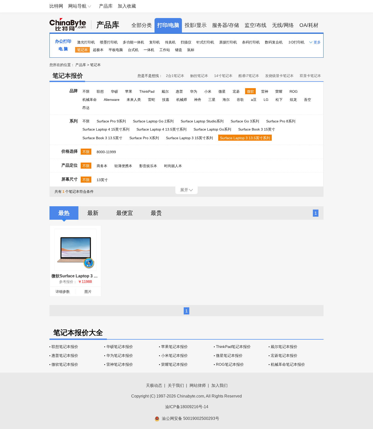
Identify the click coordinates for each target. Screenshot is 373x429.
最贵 (156, 213)
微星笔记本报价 (229, 355)
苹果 (128, 91)
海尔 (226, 100)
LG (266, 100)
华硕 (114, 91)
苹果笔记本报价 (174, 346)
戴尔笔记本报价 (284, 346)
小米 (207, 91)
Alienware (112, 100)
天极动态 (154, 385)
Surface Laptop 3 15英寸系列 (189, 138)
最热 (64, 213)
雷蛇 (151, 100)
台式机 (133, 50)
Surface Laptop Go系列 (212, 129)
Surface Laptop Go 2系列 (153, 121)
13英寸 (102, 180)
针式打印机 (205, 42)
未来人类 (134, 100)
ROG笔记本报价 (230, 364)
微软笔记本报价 (65, 364)
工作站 (164, 50)
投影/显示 (196, 25)
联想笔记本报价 (65, 346)
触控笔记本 (199, 76)
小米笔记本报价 (174, 355)
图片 (88, 292)
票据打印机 (228, 42)
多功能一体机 (133, 42)
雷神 (264, 91)
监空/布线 (255, 25)
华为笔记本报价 (119, 355)
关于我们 (176, 385)
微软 (250, 91)
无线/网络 (283, 25)
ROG (294, 91)
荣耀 (278, 91)
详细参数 (63, 292)
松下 (279, 100)
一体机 (149, 50)
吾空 (307, 100)
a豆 (254, 100)
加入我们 (219, 385)
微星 (222, 91)
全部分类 (141, 25)
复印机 (154, 42)
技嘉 (165, 100)
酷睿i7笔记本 (249, 76)
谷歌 (240, 100)
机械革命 (89, 100)
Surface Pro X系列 (144, 138)
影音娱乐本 (148, 166)
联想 (100, 91)
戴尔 (165, 91)
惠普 (179, 91)
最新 (92, 213)
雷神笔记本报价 (119, 364)
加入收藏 (127, 6)
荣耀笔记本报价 (174, 364)
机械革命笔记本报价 (288, 364)
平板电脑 (116, 50)
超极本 (98, 50)
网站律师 (198, 385)
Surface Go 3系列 (245, 121)
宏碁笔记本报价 (284, 355)
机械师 (181, 100)
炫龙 (293, 100)
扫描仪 (186, 42)
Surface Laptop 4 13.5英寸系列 (162, 129)
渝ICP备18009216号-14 (186, 407)
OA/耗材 (308, 25)
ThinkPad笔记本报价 (233, 346)
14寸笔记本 (223, 76)
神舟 (197, 100)
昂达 (86, 108)
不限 (86, 91)
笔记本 (82, 50)
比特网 (56, 6)
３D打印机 (296, 42)
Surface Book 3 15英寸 (256, 129)
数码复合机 (274, 42)
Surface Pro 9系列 (111, 121)
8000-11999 (106, 152)
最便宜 (124, 213)
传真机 (170, 42)
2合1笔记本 (175, 76)
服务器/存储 (225, 25)
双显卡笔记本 (310, 76)
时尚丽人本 (173, 166)
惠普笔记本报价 (65, 355)
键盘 (178, 50)
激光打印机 (86, 42)
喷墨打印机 (109, 42)
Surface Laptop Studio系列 (202, 121)
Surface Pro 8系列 (280, 121)
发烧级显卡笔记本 (279, 76)
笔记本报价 (68, 75)
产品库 (106, 6)
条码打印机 (251, 42)
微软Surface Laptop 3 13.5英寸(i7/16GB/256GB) (96, 276)
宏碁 (236, 91)
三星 (211, 100)
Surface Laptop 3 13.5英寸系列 (245, 138)
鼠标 (190, 50)
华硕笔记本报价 (119, 346)
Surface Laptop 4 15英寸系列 (105, 129)
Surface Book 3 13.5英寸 (102, 138)
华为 (193, 91)
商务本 (102, 166)
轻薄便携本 (123, 166)
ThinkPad (147, 91)
